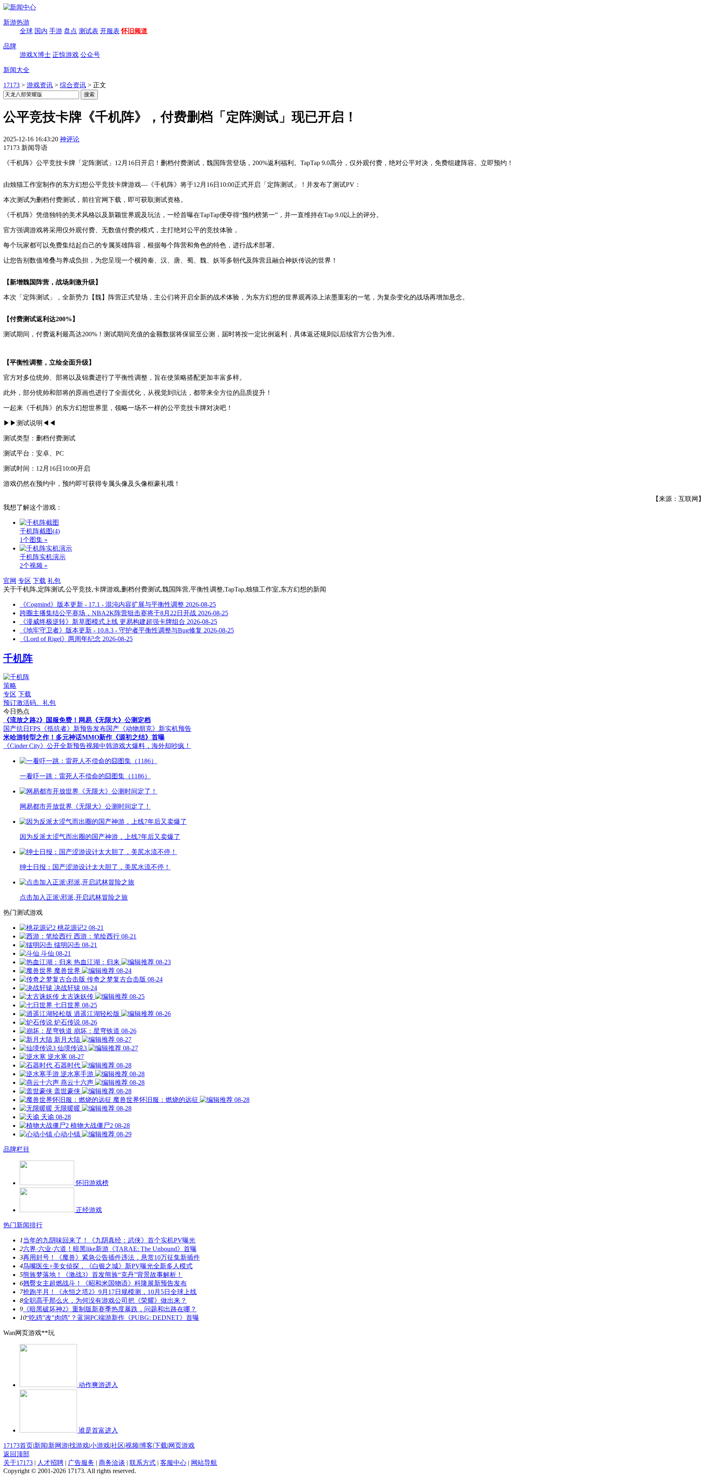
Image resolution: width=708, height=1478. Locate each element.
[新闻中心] (19, 7)
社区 (117, 1445)
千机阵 (18, 658)
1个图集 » (34, 539)
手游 (55, 30)
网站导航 (204, 1462)
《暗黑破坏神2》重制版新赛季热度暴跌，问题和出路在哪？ (110, 1309)
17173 (11, 85)
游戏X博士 (35, 54)
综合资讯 (73, 85)
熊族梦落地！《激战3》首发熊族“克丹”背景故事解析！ (103, 1274)
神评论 (69, 139)
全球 (26, 30)
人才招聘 (50, 1462)
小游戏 (100, 1445)
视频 (131, 1445)
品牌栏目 (16, 1149)
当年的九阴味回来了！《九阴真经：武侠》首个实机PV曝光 (109, 1240)
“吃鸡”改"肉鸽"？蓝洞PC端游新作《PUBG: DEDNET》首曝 (112, 1317)
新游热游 (16, 22)
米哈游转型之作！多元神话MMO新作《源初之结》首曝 (84, 737)
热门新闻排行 (23, 1225)
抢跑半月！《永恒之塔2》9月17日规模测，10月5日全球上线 (110, 1291)
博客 (146, 1445)
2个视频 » (34, 565)
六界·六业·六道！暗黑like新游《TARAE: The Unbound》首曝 (110, 1248)
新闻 (40, 1445)
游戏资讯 (40, 85)
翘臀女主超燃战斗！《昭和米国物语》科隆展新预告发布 (105, 1283)
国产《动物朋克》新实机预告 (148, 728)
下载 (39, 580)
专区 (24, 580)
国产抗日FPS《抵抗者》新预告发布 (54, 728)
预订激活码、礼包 (29, 702)
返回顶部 (16, 1454)
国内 (41, 30)
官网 (9, 580)
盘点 (70, 30)
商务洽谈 (112, 1462)
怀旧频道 (134, 30)
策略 (9, 685)
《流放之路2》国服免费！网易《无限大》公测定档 (77, 719)
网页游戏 (181, 1445)
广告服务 (81, 1462)
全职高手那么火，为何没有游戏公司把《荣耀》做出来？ (105, 1300)
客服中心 (173, 1462)
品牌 (9, 46)
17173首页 (18, 1445)
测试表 (88, 30)
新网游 (58, 1445)
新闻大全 (16, 69)
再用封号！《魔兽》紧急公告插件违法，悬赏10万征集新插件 (111, 1257)
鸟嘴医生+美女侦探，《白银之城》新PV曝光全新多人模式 (108, 1266)
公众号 (90, 54)
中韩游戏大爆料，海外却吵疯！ (145, 745)
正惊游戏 (65, 54)
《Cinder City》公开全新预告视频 (51, 745)
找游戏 (79, 1445)
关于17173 (18, 1462)
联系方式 (142, 1462)
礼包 (54, 580)
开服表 (110, 30)
